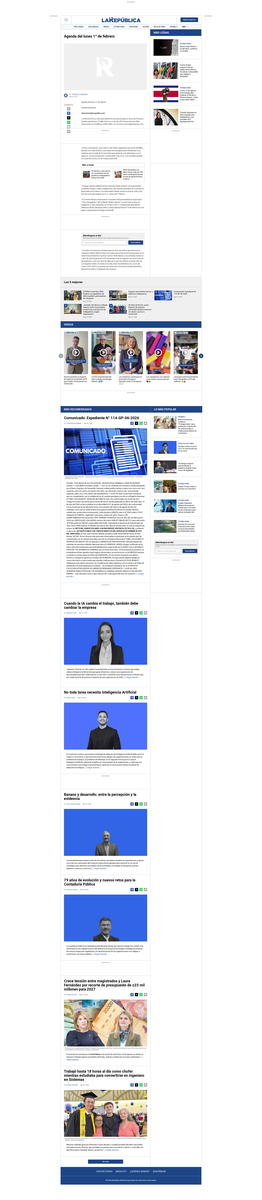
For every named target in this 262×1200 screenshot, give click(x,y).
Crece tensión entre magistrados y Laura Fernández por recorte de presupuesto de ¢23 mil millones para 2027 (104, 985)
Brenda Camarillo (72, 1085)
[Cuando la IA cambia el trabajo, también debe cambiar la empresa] (105, 641)
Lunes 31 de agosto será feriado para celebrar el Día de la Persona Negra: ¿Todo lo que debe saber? (189, 95)
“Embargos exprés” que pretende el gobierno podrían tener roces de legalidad (187, 466)
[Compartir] (68, 131)
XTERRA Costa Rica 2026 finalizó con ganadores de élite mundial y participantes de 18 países (94, 294)
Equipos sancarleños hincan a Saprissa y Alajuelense (140, 292)
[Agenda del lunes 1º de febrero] (105, 66)
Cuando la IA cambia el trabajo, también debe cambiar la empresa (101, 605)
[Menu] (67, 19)
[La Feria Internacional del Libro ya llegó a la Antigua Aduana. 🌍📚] (103, 352)
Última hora (185, 44)
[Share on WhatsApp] (68, 122)
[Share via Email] (68, 127)
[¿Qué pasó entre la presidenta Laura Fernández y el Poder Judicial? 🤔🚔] (186, 352)
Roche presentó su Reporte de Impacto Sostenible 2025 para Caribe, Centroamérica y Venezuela (75, 380)
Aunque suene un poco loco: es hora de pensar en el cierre (187, 448)
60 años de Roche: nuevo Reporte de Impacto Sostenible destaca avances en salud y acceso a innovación (139, 309)
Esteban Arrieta (72, 994)
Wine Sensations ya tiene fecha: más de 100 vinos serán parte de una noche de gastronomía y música (133, 174)
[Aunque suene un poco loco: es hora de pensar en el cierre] (165, 447)
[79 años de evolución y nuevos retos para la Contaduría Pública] (105, 918)
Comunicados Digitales (74, 423)
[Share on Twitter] (68, 117)
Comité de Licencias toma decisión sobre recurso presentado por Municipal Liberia (186, 527)
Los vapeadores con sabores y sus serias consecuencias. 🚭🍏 (158, 379)
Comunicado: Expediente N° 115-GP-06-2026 (185, 292)
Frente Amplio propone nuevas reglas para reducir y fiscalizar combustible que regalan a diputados (189, 70)
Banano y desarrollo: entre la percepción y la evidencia (100, 797)
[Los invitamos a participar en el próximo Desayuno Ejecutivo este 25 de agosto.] (131, 352)
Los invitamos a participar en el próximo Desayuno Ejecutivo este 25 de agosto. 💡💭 (130, 380)
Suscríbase (159, 1171)
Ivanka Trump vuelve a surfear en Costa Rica (187, 487)
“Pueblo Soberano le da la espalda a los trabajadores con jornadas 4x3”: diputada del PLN (188, 117)
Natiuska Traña (71, 613)
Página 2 (181, 417)
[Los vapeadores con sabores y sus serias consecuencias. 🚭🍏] (158, 352)
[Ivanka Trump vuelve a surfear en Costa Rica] (165, 486)
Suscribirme (135, 242)
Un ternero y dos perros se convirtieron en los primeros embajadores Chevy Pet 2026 (100, 174)
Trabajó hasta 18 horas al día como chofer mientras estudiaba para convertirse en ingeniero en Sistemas (104, 1075)
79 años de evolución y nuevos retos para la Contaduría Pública (99, 882)
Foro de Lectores (186, 444)
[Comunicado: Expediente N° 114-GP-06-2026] (105, 451)
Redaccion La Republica (80, 94)
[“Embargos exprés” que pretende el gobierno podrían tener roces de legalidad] (165, 466)
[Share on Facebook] (68, 113)
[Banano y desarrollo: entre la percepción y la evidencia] (105, 832)
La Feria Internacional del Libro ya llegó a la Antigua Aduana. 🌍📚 (101, 379)
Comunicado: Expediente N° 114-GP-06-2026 (101, 418)
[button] (189, 19)
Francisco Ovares (72, 889)
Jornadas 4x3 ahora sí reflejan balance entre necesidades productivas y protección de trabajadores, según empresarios (95, 309)
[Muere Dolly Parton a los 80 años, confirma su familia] (166, 47)
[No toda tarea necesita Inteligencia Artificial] (105, 726)
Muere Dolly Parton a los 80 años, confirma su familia (188, 48)
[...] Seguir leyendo (131, 677)
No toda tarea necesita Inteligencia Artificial (100, 692)
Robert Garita (71, 697)
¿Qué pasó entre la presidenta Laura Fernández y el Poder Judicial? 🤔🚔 (186, 379)
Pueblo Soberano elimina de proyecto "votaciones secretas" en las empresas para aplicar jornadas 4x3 (187, 507)
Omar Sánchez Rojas (73, 804)
